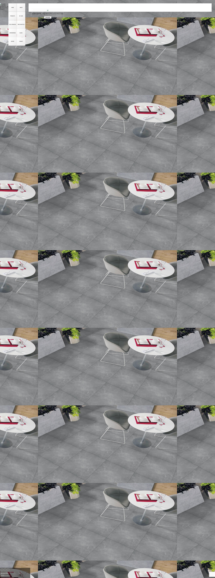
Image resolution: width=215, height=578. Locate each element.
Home (12, 7)
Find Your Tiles (21, 24)
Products (12, 16)
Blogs (21, 33)
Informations (13, 33)
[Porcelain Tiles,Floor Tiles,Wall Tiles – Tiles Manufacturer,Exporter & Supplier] (4, 6)
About (21, 7)
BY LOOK (21, 16)
